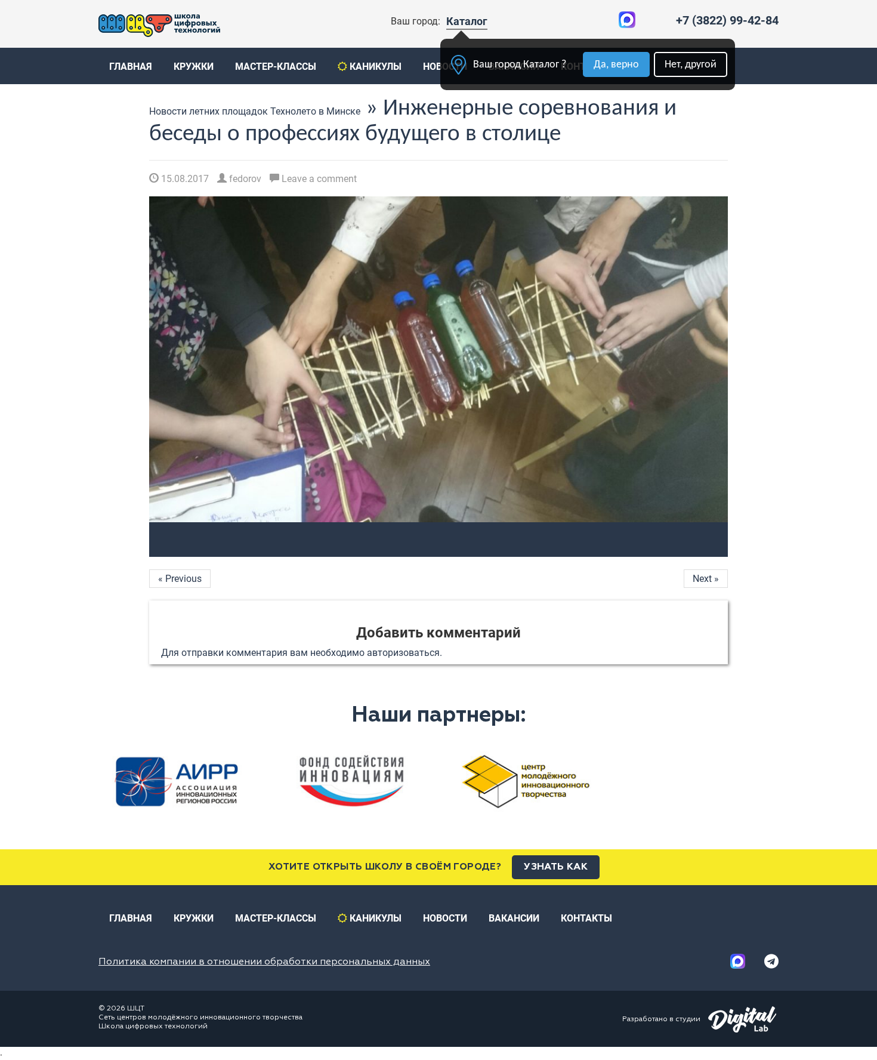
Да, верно (616, 64)
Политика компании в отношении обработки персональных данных (264, 962)
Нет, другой (691, 64)
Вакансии (514, 918)
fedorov (244, 178)
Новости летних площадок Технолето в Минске (254, 111)
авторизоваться (403, 652)
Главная (130, 66)
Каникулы (374, 66)
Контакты (586, 918)
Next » (706, 578)
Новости (445, 918)
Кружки (194, 66)
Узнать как (556, 867)
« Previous (180, 578)
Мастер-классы (275, 66)
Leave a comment (318, 178)
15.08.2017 (184, 178)
